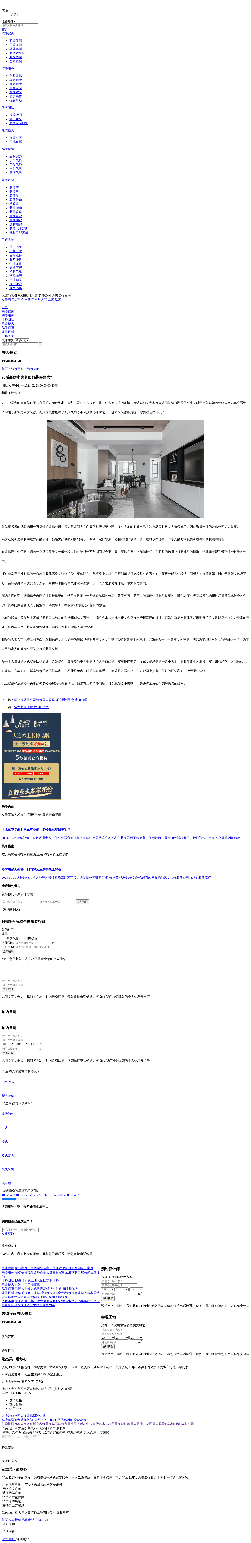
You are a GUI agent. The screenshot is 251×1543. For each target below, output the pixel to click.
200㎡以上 (73, 1195)
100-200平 (54, 1420)
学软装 (14, 203)
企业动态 (15, 280)
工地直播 (15, 141)
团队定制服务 (18, 123)
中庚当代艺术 (95, 1424)
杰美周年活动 (11, 299)
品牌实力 (15, 156)
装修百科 (8, 180)
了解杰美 (8, 239)
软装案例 (15, 49)
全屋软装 (15, 92)
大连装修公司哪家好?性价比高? (98, 877)
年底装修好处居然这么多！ (95, 837)
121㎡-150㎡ (40, 1195)
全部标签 (80, 1420)
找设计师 (15, 115)
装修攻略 (15, 212)
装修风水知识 (18, 228)
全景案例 (15, 61)
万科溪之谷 (34, 1424)
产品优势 (15, 164)
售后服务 (15, 255)
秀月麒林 (80, 1424)
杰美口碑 (15, 251)
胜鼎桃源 (8, 1424)
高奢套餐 (15, 84)
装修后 (14, 195)
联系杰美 (15, 288)
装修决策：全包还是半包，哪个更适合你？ (46, 837)
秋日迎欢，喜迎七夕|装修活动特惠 (216, 837)
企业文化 (15, 263)
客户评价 (15, 259)
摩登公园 (133, 1424)
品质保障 (8, 149)
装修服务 (8, 68)
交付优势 (15, 168)
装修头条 (15, 199)
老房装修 (15, 96)
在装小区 (15, 137)
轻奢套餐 (15, 80)
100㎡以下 (9, 1195)
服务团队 (8, 107)
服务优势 (15, 172)
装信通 (40, 1415)
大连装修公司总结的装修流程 (190, 877)
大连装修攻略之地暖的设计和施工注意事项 (46, 877)
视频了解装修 (18, 232)
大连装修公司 (11, 1415)
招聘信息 (15, 271)
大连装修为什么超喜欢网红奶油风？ (145, 877)
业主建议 (15, 284)
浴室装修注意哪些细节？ (31, 707)
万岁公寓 (20, 1424)
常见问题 (15, 275)
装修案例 (8, 33)
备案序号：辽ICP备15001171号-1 (24, 1436)
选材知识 (15, 224)
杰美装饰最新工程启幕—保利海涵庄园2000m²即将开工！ (153, 837)
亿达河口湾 (173, 1424)
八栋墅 (110, 1424)
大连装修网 (28, 1415)
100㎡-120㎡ (24, 1195)
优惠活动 (15, 100)
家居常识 (15, 216)
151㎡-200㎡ (57, 1195)
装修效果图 (17, 53)
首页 (5, 29)
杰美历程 (15, 267)
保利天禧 (67, 1424)
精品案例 (15, 57)
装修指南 (15, 207)
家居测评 (15, 220)
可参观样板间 (23, 1420)
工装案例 (15, 44)
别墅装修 (15, 75)
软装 (58, 299)
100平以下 (40, 1420)
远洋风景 (158, 1424)
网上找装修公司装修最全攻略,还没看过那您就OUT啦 (50, 700)
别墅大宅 (41, 299)
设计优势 (15, 160)
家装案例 (15, 40)
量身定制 (15, 88)
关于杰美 (15, 247)
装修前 (14, 187)
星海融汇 (121, 1424)
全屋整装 (27, 299)
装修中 (14, 191)
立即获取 (8, 951)
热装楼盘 (8, 130)
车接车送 (8, 1420)
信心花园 (146, 1424)
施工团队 (15, 119)
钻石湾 (56, 1424)
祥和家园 (187, 1424)
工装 (51, 299)
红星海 (47, 1424)
